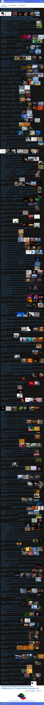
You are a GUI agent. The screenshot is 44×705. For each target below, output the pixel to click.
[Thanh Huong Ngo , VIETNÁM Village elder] (28, 683)
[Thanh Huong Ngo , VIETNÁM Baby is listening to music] (40, 679)
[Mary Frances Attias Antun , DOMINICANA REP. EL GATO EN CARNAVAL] (36, 158)
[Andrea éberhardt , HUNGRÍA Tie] (40, 507)
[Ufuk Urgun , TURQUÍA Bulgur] (29, 670)
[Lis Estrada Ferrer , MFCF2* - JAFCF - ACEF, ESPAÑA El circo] (27, 243)
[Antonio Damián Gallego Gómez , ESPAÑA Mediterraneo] (34, 251)
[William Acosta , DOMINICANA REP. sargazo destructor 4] (31, 158)
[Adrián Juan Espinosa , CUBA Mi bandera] (41, 143)
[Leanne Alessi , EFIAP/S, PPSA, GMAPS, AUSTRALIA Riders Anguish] (35, 36)
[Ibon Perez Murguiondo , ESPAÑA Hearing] (17, 356)
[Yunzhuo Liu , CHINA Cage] (28, 95)
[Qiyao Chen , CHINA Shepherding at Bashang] (29, 66)
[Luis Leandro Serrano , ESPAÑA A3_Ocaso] (30, 301)
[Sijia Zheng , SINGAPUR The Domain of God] (38, 624)
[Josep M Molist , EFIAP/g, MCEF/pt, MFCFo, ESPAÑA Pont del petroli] (35, 328)
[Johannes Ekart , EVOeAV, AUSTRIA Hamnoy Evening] (38, 47)
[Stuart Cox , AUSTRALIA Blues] (41, 36)
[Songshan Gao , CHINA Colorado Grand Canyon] (40, 66)
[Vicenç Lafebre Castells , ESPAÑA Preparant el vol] (30, 296)
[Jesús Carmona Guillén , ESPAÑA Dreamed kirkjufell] (37, 200)
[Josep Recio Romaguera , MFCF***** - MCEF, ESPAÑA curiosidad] (28, 399)
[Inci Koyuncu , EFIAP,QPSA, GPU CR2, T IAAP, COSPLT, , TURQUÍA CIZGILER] (29, 666)
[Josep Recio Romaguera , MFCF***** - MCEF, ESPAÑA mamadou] (3, 408)
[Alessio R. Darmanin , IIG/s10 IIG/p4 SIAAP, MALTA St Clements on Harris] (29, 590)
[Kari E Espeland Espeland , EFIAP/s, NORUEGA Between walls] (34, 590)
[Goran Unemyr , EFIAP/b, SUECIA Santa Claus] (36, 636)
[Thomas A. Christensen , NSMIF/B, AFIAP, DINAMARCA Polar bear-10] (14, 151)
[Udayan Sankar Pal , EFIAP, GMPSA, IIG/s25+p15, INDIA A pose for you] (28, 548)
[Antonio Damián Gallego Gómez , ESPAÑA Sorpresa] (40, 251)
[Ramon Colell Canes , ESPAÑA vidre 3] (15, 220)
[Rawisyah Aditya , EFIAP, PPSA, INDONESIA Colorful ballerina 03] (36, 552)
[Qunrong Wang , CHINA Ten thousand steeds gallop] (30, 116)
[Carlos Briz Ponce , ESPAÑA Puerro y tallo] (39, 187)
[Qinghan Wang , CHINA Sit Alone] (29, 111)
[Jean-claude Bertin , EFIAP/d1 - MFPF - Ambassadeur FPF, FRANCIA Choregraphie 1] (30, 483)
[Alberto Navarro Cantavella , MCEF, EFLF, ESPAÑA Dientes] (38, 345)
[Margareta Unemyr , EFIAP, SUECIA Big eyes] (32, 643)
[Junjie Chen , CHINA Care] (40, 57)
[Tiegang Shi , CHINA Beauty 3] (40, 103)
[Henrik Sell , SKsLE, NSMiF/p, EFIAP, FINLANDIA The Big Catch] (32, 476)
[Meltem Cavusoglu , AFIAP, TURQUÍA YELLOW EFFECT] (24, 656)
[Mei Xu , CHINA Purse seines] (37, 120)
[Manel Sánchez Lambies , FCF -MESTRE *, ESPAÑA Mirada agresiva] (26, 408)
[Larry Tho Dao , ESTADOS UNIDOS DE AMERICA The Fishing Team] (33, 445)
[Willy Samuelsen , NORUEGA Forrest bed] (29, 598)
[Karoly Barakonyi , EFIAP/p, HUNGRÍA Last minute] (29, 507)
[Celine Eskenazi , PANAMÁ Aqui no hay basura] (30, 602)
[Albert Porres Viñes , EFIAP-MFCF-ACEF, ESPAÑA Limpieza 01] (22, 379)
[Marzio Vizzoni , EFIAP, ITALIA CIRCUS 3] (34, 574)
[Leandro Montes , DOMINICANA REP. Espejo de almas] (40, 167)
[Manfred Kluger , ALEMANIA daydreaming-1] (26, 13)
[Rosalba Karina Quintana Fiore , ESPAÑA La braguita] (19, 395)
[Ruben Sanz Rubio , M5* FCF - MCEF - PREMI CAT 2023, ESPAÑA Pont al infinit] (37, 408)
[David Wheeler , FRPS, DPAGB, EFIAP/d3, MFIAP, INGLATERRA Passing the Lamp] (22, 574)
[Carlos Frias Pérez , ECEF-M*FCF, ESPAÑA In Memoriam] (29, 251)
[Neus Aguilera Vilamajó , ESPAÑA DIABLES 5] (37, 175)
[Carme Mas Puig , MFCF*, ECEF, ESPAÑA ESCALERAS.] (19, 314)
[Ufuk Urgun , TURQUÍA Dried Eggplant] (27, 675)
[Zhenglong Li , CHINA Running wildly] (22, 91)
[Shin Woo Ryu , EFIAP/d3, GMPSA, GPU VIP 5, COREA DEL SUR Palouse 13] (39, 139)
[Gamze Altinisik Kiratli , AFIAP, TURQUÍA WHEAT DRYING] (19, 647)
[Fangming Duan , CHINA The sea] (35, 66)
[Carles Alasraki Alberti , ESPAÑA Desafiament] (16, 183)
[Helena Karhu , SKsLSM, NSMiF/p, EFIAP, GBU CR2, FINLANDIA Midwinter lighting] (34, 468)
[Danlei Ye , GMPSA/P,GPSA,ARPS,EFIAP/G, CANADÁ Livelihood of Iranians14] (34, 57)
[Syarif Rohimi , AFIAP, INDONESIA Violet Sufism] (17, 574)
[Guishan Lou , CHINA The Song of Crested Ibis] (22, 99)
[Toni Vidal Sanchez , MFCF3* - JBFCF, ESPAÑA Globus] (22, 445)
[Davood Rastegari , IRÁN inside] (28, 574)
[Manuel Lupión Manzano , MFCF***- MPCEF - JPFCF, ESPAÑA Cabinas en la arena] (40, 305)
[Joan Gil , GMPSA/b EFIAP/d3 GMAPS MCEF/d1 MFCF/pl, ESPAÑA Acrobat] (37, 267)
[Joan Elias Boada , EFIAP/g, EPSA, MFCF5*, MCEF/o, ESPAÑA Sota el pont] (38, 239)
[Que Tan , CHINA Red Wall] (40, 107)
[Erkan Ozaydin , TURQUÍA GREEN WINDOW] (24, 670)
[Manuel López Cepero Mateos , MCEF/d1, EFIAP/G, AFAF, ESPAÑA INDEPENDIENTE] (29, 305)
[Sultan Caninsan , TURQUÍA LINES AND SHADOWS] (31, 647)
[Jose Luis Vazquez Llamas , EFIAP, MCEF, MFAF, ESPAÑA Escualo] (37, 428)
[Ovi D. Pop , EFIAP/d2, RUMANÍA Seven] (27, 624)
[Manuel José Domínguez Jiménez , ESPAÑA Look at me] (20, 231)
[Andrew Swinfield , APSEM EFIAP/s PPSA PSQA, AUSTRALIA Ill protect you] (40, 40)
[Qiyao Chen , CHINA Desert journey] (23, 66)
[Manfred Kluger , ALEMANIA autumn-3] (20, 13)
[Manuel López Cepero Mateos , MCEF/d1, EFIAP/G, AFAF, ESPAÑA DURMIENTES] (41, 301)
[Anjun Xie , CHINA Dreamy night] (32, 120)
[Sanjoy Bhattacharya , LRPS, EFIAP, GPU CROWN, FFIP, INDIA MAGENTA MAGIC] (40, 520)
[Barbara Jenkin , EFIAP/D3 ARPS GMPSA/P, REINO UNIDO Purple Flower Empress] (37, 613)
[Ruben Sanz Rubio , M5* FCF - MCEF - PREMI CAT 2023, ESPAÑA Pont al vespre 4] (29, 421)
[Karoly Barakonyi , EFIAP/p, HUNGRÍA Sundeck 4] (35, 507)
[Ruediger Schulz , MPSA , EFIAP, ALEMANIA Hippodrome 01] (39, 25)
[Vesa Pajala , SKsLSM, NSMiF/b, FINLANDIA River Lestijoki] (20, 476)
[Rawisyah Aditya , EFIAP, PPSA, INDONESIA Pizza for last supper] (35, 570)
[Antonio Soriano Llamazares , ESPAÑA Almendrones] (35, 421)
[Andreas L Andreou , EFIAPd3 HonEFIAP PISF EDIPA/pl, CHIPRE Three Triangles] (32, 132)
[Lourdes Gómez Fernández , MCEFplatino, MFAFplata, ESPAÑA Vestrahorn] (34, 276)
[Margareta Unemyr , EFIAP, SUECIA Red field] (37, 643)
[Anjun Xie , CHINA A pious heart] (26, 120)
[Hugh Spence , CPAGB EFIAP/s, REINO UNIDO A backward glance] (22, 620)
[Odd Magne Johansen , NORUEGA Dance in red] (40, 594)
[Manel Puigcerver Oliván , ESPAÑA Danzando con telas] (32, 383)
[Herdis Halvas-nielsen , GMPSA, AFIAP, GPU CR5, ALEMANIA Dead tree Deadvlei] (14, 13)
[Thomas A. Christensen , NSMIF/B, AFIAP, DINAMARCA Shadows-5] (26, 151)
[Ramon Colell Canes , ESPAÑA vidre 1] (37, 216)
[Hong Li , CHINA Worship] (32, 83)
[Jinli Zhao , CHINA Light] (26, 132)
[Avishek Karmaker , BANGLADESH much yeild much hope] (17, 57)
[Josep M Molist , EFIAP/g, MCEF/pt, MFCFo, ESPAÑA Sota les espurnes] (41, 328)
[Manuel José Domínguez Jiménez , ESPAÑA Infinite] (37, 224)
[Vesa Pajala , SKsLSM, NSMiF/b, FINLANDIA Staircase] (26, 476)
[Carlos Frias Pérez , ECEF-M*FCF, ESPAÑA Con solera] (39, 247)
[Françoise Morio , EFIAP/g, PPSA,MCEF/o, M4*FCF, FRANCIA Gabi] (41, 487)
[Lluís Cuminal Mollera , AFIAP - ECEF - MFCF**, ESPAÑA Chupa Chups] (25, 224)
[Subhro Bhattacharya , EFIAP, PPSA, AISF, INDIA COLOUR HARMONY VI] (39, 524)
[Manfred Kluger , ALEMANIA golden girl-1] (31, 13)
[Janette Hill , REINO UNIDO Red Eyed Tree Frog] (26, 613)
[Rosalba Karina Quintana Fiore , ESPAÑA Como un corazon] (19, 391)
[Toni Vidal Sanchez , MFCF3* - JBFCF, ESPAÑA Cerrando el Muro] (37, 436)
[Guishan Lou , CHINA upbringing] (28, 99)
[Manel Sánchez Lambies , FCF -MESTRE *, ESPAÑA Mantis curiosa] (20, 408)
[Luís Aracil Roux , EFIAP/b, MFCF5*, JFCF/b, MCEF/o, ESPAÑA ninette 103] (33, 187)
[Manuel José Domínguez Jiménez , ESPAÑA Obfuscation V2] (20, 235)
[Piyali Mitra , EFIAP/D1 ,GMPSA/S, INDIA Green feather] (35, 540)
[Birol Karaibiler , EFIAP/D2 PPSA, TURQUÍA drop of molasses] (38, 662)
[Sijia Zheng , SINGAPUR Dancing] (32, 624)
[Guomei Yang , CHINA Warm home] (22, 124)
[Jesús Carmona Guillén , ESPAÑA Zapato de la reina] (36, 204)
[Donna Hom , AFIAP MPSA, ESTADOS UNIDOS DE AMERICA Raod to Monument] (36, 455)
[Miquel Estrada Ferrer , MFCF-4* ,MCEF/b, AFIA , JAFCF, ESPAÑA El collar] (33, 243)
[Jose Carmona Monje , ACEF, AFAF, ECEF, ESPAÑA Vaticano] (37, 208)
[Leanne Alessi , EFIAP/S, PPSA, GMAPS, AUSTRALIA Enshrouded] (30, 36)
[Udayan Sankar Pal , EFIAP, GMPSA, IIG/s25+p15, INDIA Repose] (34, 548)
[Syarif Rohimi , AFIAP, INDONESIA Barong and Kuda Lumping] (40, 570)
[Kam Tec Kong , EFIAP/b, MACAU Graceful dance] (39, 574)
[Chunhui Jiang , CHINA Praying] (35, 74)
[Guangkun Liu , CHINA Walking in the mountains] (22, 95)
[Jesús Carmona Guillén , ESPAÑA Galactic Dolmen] (31, 204)
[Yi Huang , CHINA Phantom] (35, 70)
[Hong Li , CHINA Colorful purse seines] (35, 78)
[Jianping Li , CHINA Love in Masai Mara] (37, 83)
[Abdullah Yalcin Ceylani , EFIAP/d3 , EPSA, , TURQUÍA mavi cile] (35, 656)
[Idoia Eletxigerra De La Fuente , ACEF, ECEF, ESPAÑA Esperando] (26, 239)
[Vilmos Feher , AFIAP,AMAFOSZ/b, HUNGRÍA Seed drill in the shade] (39, 516)
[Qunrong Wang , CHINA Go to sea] (24, 116)
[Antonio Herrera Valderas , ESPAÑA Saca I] (28, 280)
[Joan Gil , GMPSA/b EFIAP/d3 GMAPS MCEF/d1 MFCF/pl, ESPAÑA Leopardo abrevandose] (34, 272)
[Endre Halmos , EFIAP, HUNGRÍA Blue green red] (34, 520)
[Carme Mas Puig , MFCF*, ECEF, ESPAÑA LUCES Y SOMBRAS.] (25, 314)
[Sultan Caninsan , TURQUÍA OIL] (36, 647)
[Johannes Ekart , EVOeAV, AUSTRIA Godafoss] (33, 47)
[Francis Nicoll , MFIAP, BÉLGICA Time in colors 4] (28, 57)
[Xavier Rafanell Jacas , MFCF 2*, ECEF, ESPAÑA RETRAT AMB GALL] (22, 399)
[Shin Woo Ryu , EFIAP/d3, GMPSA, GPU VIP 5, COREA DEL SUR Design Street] (34, 139)
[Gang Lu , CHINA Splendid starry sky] (35, 103)
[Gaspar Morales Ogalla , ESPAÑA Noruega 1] (16, 335)
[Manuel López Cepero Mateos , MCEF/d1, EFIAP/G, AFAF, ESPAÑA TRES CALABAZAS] (35, 305)
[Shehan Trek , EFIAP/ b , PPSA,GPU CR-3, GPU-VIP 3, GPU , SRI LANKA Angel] (41, 628)
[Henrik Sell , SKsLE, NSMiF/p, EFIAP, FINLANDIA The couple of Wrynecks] (37, 476)
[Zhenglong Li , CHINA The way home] (27, 91)
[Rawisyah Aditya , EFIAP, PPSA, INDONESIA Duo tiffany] (38, 566)
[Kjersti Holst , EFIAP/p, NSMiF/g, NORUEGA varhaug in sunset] (40, 590)
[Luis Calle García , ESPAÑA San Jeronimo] (26, 200)
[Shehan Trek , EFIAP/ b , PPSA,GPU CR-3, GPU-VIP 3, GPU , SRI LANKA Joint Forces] (36, 632)
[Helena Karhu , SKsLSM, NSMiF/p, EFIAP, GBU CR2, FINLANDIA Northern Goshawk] (39, 468)
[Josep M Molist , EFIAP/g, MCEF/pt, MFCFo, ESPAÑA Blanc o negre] (30, 328)
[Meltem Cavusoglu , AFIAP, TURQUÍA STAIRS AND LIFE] (18, 656)
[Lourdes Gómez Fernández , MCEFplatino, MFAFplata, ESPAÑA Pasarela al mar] (29, 276)
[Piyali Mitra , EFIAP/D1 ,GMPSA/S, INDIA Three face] (19, 544)
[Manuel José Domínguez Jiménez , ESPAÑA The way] (21, 239)
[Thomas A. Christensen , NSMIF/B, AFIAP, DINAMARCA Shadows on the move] (20, 151)
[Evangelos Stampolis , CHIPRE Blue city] (38, 132)
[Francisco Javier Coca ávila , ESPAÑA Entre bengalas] (31, 216)
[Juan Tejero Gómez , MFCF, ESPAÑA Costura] (31, 428)
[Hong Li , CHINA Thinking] (26, 83)
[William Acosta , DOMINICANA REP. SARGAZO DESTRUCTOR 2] (25, 158)
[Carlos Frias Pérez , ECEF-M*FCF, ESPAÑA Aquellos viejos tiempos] (33, 247)
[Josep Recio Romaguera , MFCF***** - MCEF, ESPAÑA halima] (34, 399)
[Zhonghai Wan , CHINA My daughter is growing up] (24, 111)
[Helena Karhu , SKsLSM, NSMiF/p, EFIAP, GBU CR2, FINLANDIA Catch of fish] (28, 468)
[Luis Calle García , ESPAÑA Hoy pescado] (39, 191)
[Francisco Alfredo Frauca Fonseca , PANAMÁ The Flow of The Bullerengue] (36, 602)
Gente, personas (22, 5)
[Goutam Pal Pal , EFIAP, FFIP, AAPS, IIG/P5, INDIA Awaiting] (23, 548)
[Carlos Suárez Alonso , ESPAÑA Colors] (40, 421)
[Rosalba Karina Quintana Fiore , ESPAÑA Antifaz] (19, 387)
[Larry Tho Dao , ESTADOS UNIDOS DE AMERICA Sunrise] (27, 445)
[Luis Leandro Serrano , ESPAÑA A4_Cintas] (35, 301)
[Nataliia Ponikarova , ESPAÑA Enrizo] (35, 374)
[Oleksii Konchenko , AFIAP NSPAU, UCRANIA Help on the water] (38, 675)
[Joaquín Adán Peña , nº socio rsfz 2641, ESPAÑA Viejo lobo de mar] (39, 171)
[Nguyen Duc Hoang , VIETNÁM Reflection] (34, 679)
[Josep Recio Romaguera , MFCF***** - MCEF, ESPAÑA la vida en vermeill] (39, 399)
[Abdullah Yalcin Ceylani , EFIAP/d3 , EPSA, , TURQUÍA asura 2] (30, 656)
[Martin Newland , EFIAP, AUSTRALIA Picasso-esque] (34, 40)
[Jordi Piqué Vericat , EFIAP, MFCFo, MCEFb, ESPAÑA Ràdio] (24, 360)
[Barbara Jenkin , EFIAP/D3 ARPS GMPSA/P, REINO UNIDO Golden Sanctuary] (32, 613)
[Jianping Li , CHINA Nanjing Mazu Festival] (21, 87)
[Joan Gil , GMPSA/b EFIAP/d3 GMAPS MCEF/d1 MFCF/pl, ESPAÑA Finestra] (29, 272)
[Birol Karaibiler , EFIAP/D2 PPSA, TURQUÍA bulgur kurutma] (41, 656)
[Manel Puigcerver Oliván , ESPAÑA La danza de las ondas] (37, 383)
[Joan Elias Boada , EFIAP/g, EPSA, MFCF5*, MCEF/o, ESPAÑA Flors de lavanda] (32, 239)
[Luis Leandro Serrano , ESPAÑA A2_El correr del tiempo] (41, 296)
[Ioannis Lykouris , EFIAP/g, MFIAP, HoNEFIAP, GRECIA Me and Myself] (25, 499)
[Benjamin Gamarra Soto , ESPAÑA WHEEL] (37, 259)
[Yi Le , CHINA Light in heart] (24, 78)
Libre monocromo (12, 5)
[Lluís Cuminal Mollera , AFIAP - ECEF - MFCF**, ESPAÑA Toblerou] (31, 224)
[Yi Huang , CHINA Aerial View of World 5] (30, 70)
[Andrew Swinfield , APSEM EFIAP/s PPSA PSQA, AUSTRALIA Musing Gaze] (27, 47)
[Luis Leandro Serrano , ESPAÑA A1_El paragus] (35, 296)
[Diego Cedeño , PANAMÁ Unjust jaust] (25, 602)
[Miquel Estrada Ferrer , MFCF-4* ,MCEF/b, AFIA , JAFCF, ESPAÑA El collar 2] (39, 243)
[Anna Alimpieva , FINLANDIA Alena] (15, 463)
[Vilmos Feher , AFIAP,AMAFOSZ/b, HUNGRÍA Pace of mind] (36, 512)
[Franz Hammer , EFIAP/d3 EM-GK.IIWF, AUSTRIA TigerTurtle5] (32, 51)
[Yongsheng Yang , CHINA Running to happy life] (25, 128)
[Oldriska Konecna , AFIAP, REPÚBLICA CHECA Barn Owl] (27, 620)
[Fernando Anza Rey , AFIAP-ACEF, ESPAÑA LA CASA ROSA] (33, 183)
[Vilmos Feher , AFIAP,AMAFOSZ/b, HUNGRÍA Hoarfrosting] (31, 512)
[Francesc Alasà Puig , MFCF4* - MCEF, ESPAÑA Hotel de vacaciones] (22, 179)
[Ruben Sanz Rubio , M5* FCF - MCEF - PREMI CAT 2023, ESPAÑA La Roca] (31, 408)
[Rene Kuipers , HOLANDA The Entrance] (39, 503)
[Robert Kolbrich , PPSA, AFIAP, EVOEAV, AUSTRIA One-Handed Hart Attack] (38, 51)
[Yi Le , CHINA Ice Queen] (40, 74)
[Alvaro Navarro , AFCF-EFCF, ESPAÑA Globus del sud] (40, 339)
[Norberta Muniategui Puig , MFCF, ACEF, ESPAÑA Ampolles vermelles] (23, 339)
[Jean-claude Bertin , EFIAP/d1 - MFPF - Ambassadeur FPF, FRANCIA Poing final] (35, 483)
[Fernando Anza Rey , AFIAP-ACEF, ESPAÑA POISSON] (39, 183)
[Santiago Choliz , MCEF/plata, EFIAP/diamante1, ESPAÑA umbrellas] (25, 212)
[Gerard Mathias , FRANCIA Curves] (41, 483)
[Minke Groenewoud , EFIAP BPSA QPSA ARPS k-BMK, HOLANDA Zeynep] (30, 499)
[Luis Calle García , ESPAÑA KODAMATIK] (39, 195)
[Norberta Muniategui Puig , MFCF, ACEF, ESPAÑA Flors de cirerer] (34, 339)
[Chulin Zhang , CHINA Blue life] (21, 132)
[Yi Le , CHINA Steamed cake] (30, 78)
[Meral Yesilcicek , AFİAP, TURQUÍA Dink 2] (33, 675)
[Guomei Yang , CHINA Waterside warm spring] (27, 124)
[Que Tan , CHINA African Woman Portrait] (35, 107)
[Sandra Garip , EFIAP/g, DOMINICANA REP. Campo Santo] (40, 162)
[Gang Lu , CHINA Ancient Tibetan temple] (29, 103)
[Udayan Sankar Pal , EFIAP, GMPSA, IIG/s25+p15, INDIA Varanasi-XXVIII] (40, 548)
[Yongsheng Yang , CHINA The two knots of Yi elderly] (30, 128)
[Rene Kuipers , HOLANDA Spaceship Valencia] (36, 499)
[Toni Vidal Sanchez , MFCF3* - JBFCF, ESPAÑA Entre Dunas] (22, 440)
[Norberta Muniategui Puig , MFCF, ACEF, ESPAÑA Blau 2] (29, 339)
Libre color (4, 5)
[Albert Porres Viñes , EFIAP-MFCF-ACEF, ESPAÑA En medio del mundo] (41, 374)
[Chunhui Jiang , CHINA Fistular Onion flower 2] (29, 74)
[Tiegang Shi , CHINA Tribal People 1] (29, 107)
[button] (41, 1)
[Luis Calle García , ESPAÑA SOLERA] (32, 200)
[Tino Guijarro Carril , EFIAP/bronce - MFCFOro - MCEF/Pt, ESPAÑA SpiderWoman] (40, 276)
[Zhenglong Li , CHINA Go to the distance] (27, 87)
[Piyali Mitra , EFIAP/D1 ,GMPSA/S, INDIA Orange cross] (41, 540)
